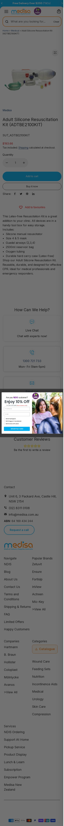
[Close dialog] (60, 394)
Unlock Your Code (17, 429)
